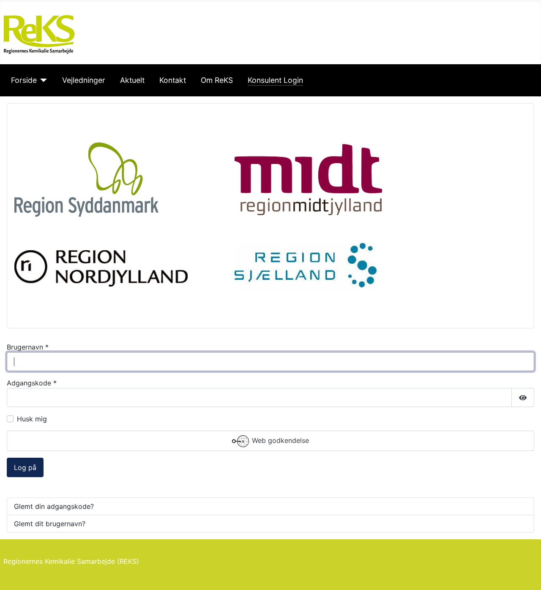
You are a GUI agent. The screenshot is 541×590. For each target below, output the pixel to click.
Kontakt (172, 80)
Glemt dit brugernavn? (49, 523)
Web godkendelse (279, 441)
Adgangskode (32, 383)
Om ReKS (217, 80)
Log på (25, 467)
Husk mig (32, 419)
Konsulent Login (275, 80)
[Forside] (42, 80)
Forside (24, 80)
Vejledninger (83, 80)
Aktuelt (132, 80)
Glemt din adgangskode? (54, 506)
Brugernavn (28, 347)
